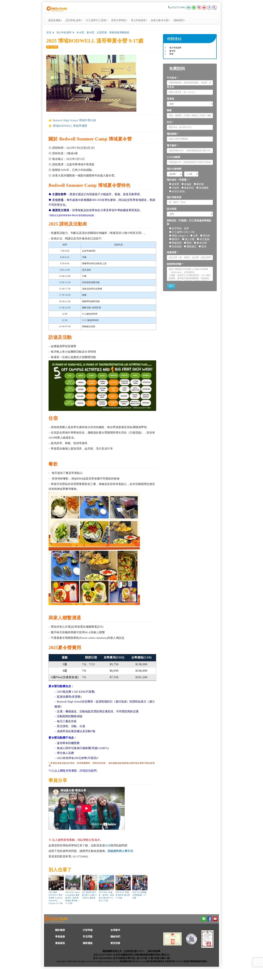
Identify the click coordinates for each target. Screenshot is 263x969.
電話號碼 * (172, 133)
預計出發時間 (174, 168)
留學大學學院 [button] (118, 20)
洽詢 (107, 845)
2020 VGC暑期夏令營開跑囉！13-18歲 (139, 895)
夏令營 (172, 51)
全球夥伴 (115, 930)
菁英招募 (115, 943)
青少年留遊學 (64, 32)
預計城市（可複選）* (178, 179)
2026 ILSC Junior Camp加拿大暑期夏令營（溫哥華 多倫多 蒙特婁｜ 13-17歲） (72, 897)
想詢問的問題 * (175, 264)
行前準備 (88, 930)
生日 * (170, 122)
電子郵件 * (172, 145)
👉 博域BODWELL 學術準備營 (68, 125)
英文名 (170, 87)
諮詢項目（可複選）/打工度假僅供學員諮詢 (189, 222)
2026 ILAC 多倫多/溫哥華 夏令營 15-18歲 (123, 895)
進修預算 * (172, 252)
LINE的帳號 (173, 157)
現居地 (170, 98)
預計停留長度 (174, 197)
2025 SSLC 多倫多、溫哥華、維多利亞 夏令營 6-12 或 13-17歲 (106, 896)
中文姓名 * (172, 77)
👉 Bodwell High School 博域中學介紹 (72, 120)
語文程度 (172, 208)
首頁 (49, 32)
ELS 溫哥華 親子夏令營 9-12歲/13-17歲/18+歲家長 (89, 895)
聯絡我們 (115, 936)
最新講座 (60, 943)
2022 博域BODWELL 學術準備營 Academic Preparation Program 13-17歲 (56, 897)
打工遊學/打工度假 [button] (96, 20)
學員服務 (60, 936)
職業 (169, 110)
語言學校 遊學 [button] (73, 20)
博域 (171, 54)
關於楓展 (60, 930)
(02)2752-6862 (178, 7)
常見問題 (88, 936)
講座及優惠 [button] (54, 20)
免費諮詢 (177, 68)
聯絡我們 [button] (178, 20)
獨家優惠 (88, 943)
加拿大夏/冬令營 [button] (159, 20)
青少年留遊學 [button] (138, 20)
